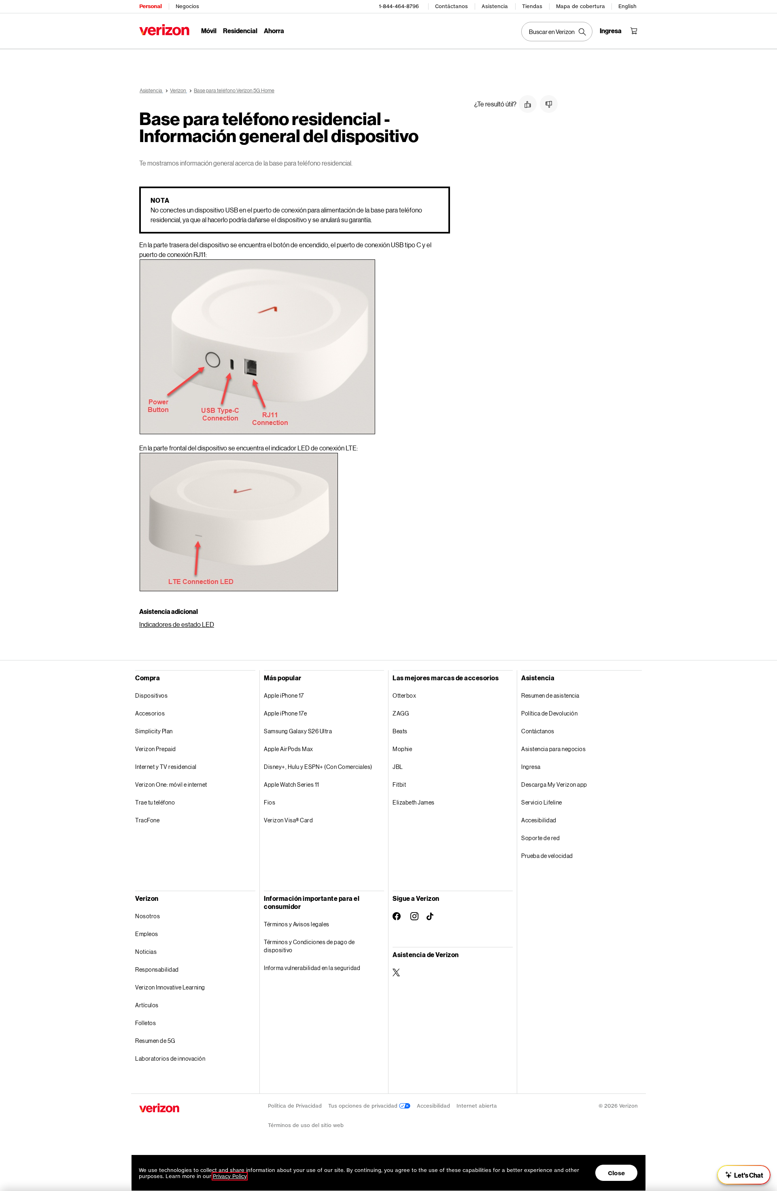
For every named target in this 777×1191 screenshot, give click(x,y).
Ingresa (531, 766)
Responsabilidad (157, 969)
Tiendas (532, 6)
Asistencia (495, 6)
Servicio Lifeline (541, 802)
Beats (400, 731)
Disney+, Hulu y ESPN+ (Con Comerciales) (318, 766)
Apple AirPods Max (288, 748)
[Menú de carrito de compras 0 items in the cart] (634, 31)
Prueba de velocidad (547, 855)
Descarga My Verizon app (554, 784)
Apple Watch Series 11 (291, 784)
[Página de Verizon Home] (164, 30)
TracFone (147, 820)
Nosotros (147, 916)
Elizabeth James (414, 802)
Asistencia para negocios (553, 748)
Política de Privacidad (295, 1106)
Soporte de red (540, 837)
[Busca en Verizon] (556, 31)
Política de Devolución (549, 713)
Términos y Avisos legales (296, 924)
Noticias (146, 951)
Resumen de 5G (155, 1040)
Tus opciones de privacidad (363, 1106)
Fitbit (399, 784)
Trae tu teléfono (155, 802)
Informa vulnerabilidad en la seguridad (312, 967)
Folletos (145, 1022)
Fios (269, 802)
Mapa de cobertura (580, 6)
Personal (150, 6)
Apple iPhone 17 (284, 695)
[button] (528, 104)
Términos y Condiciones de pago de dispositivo (309, 945)
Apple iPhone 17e (285, 713)
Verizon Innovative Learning (170, 987)
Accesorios (150, 713)
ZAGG (401, 713)
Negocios (187, 6)
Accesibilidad (538, 820)
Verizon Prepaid (155, 748)
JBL (398, 766)
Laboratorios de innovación (170, 1058)
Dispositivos (151, 695)
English (627, 6)
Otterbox (404, 695)
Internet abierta (476, 1106)
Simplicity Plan (154, 731)
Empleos (146, 933)
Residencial (240, 30)
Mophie (402, 748)
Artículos (147, 1005)
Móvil (209, 30)
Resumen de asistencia (550, 695)
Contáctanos (451, 6)
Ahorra (274, 30)
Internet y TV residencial (166, 766)
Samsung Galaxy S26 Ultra (298, 731)
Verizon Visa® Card (288, 820)
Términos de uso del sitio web (306, 1125)
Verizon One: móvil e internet (171, 784)
